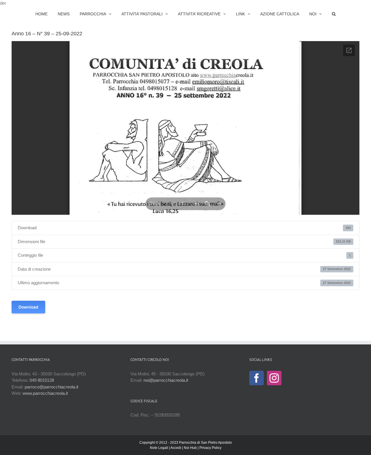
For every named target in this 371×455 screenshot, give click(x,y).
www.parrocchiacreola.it (45, 393)
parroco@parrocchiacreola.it (51, 386)
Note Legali (159, 448)
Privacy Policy (210, 448)
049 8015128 (42, 380)
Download (28, 306)
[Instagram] (274, 378)
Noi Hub (190, 448)
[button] (319, 14)
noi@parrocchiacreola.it (165, 380)
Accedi (175, 448)
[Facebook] (256, 378)
